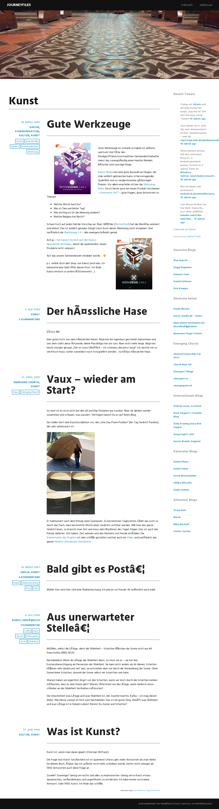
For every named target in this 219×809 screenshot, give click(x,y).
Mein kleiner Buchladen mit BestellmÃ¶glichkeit (189, 325)
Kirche (34, 127)
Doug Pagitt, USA (183, 434)
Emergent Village (183, 372)
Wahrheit (33, 642)
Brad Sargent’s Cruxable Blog (187, 415)
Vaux (15, 392)
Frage (148, 790)
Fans (36, 588)
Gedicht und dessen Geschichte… (73, 542)
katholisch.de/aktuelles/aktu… (198, 194)
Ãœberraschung (30, 583)
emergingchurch (182, 386)
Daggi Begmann (182, 267)
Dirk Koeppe (180, 289)
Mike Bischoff (181, 524)
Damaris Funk (181, 274)
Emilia (25, 572)
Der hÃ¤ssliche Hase (97, 312)
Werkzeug (33, 152)
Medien (15, 147)
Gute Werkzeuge (89, 125)
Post (28, 588)
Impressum (206, 5)
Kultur (24, 135)
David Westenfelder (185, 476)
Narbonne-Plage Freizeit (187, 334)
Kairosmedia (32, 141)
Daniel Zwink (180, 469)
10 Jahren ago (198, 119)
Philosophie (32, 636)
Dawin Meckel (181, 309)
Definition (141, 790)
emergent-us (180, 379)
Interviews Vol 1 (109, 193)
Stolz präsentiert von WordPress (155, 804)
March (177, 517)
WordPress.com (204, 804)
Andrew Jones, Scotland (187, 406)
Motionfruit (122, 224)
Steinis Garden (181, 531)
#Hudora (185, 172)
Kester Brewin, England (186, 441)
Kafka (27, 631)
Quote (19, 636)
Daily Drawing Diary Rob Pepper (187, 425)
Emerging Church (26, 382)
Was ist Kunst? (83, 732)
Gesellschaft (155, 790)
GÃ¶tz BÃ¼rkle (182, 483)
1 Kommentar (30, 625)
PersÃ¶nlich (31, 620)
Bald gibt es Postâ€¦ (96, 570)
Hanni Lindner (181, 490)
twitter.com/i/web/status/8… (198, 176)
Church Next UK (182, 365)
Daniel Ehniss (181, 462)
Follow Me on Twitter (184, 230)
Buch (35, 631)
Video (130, 537)
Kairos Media (105, 172)
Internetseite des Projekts (62, 537)
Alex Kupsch (180, 260)
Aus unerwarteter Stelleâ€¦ (90, 623)
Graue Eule (179, 510)
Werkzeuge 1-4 (72, 232)
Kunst (35, 135)
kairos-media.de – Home (187, 316)
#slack (197, 104)
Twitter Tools (194, 237)
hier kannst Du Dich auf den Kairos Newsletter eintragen (71, 242)
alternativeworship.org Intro (187, 356)
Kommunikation (27, 131)
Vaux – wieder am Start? (91, 385)
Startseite (187, 5)
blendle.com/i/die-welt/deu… (191, 217)
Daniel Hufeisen (182, 281)
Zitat (23, 642)
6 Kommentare (29, 577)
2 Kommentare (29, 319)
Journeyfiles (19, 5)
